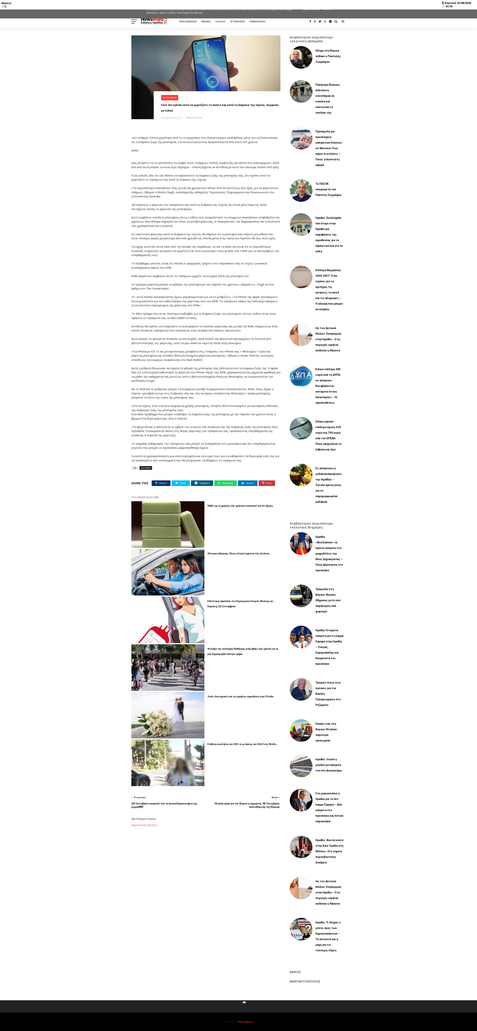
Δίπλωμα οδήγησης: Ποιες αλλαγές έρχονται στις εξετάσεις (238, 553)
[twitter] (320, 21)
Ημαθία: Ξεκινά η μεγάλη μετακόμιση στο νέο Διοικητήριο (328, 765)
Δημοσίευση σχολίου (144, 825)
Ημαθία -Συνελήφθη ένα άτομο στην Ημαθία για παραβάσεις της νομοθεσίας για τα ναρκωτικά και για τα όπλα (329, 234)
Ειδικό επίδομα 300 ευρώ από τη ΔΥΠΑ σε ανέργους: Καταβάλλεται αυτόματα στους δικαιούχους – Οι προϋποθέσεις (327, 386)
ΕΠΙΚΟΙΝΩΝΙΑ (258, 21)
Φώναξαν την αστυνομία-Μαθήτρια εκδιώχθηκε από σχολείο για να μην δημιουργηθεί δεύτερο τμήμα (242, 651)
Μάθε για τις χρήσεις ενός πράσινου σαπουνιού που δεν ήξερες (240, 505)
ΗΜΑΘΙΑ (206, 21)
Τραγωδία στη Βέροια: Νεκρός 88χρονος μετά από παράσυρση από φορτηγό (327, 600)
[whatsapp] (325, 21)
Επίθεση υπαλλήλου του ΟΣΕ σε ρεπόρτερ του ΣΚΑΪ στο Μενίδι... (242, 744)
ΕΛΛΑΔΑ (220, 21)
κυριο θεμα (170, 97)
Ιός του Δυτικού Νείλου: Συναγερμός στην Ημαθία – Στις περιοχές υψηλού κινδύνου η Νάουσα (328, 339)
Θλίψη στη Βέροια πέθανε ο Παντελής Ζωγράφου (328, 56)
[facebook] (310, 21)
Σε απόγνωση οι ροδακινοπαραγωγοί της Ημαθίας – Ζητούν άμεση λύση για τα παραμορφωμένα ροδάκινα (328, 485)
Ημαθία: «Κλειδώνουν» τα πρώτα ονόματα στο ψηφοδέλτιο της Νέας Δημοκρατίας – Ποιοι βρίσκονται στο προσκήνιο (329, 553)
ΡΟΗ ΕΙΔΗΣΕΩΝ (188, 21)
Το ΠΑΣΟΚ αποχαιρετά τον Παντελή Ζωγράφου (328, 189)
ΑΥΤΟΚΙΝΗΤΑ (237, 21)
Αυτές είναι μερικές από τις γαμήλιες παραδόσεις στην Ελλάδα (240, 696)
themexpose (245, 1022)
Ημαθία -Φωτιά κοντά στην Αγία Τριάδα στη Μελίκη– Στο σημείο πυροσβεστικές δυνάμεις (329, 851)
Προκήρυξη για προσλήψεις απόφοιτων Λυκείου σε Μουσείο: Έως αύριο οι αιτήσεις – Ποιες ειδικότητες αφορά (328, 148)
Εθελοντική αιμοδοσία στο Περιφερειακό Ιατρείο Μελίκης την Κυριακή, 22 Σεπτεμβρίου (240, 603)
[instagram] (315, 21)
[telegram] (330, 21)
